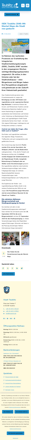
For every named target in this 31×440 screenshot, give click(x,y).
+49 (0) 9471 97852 (12, 311)
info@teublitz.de (11, 313)
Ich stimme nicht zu (21, 412)
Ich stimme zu (8, 412)
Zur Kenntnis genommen (15, 433)
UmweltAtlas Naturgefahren (13, 383)
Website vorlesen (11, 14)
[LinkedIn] (17, 268)
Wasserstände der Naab (11, 377)
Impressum (15, 438)
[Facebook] (3, 268)
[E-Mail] (21, 268)
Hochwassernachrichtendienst (13, 380)
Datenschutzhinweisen (14, 407)
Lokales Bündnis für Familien (13, 386)
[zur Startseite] (10, 5)
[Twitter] (7, 268)
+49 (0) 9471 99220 (12, 309)
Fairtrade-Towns (9, 390)
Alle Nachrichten (8, 274)
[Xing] (12, 268)
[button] (23, 5)
